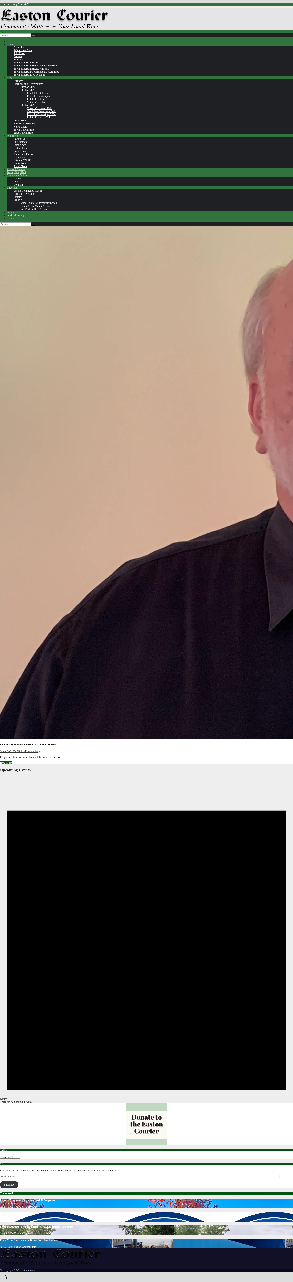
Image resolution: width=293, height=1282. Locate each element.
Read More (6, 762)
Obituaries (19, 157)
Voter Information (36, 102)
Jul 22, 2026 (6, 1246)
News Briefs (20, 126)
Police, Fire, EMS (16, 172)
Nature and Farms (23, 154)
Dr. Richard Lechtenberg (26, 751)
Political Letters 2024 (38, 117)
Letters (17, 181)
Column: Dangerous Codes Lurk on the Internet (28, 744)
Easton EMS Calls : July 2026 (17, 1213)
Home (10, 44)
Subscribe (19, 59)
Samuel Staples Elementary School (39, 202)
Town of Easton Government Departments (36, 71)
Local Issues (20, 120)
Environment (20, 141)
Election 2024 (27, 105)
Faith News (20, 144)
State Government (23, 132)
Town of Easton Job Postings (29, 74)
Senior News (20, 163)
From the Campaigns (38, 96)
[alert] (146, 939)
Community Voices (17, 175)
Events (10, 218)
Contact (18, 56)
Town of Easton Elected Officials (31, 68)
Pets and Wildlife (23, 160)
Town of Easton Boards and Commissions (36, 65)
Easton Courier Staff (26, 1206)
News (10, 77)
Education (12, 187)
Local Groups (21, 151)
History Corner (22, 148)
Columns (18, 184)
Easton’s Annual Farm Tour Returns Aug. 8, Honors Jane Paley (36, 1226)
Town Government (24, 129)
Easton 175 (20, 138)
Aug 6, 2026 (7, 1220)
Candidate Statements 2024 (41, 111)
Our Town (12, 135)
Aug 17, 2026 (7, 1206)
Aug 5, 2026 (7, 1233)
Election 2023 (27, 90)
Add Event (19, 53)
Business (18, 80)
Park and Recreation (24, 193)
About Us (19, 47)
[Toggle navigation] (1, 32)
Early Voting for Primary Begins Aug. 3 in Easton (28, 1240)
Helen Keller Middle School (35, 206)
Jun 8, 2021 (6, 751)
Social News (20, 166)
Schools (18, 199)
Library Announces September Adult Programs (27, 1200)
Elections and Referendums (28, 83)
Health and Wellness (24, 123)
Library (18, 196)
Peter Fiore (20, 1220)
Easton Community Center (28, 190)
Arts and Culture (16, 169)
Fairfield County (15, 215)
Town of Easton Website (27, 62)
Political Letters (35, 99)
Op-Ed (17, 178)
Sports (10, 212)
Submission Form (23, 50)
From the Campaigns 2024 (41, 114)
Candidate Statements (38, 93)
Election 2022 (27, 86)
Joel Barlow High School (33, 209)
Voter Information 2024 (39, 108)
